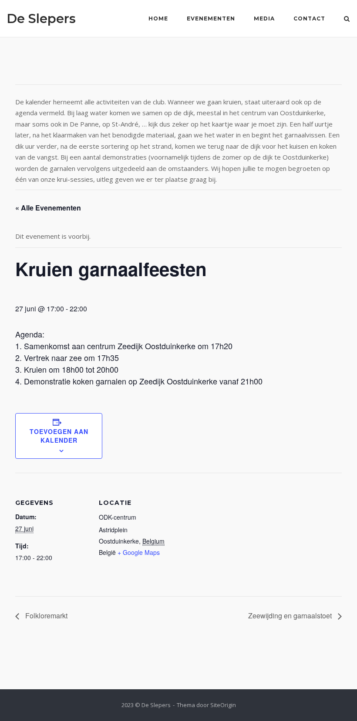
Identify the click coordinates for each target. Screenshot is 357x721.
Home (158, 18)
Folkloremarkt (45, 616)
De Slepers (41, 18)
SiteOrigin (223, 705)
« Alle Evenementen (48, 208)
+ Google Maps (139, 552)
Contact (309, 18)
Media (264, 18)
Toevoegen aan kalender (59, 435)
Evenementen (211, 18)
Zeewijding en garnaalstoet (290, 616)
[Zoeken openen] (346, 19)
